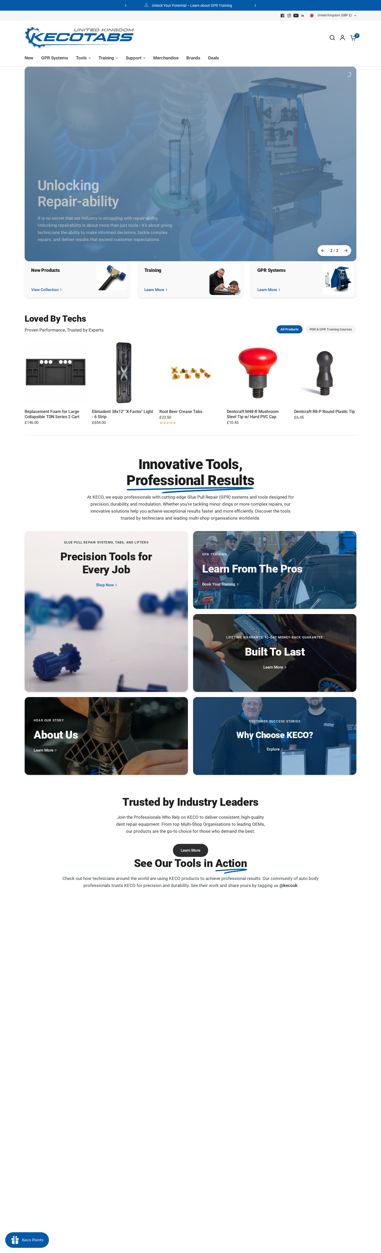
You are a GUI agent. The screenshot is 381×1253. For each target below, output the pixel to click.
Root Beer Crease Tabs (180, 411)
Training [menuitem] (106, 58)
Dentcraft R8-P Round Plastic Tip (324, 411)
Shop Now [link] (105, 585)
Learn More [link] (154, 290)
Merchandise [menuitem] (166, 58)
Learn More (190, 850)
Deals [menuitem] (213, 58)
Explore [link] (273, 749)
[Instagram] (289, 15)
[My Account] (342, 37)
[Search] (332, 37)
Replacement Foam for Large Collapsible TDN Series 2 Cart (52, 414)
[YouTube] (296, 15)
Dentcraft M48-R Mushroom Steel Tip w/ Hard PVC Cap (253, 414)
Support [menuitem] (134, 58)
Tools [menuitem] (81, 58)
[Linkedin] (302, 15)
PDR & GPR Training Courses (330, 329)
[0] (352, 37)
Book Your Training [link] (218, 584)
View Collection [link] (45, 290)
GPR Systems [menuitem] (54, 58)
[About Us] (106, 736)
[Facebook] (282, 15)
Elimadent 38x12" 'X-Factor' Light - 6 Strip (122, 414)
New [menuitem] (29, 58)
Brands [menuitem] (193, 58)
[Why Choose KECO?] (274, 736)
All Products (289, 329)
